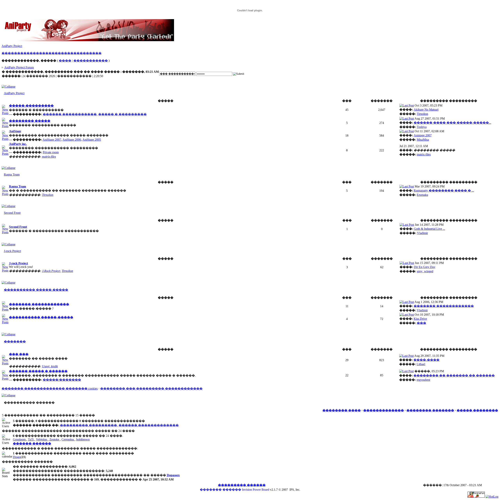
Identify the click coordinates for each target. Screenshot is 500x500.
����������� (90, 60)
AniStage (15, 131)
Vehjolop (42, 439)
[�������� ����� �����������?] (5, 126)
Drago (17, 457)
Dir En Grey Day (424, 267)
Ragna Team (12, 174)
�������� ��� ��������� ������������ (151, 388)
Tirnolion (422, 113)
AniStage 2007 (52, 139)
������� (15, 341)
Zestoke (54, 439)
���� (65, 60)
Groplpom (19, 439)
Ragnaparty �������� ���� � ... (444, 190)
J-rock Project (12, 251)
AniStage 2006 (71, 139)
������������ (54, 53)
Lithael (421, 364)
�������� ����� (29, 121)
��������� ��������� (88, 425)
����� (28, 53)
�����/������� (62, 379)
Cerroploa (68, 439)
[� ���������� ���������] (406, 105)
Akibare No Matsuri (426, 109)
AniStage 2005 (91, 139)
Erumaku (422, 194)
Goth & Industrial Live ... (429, 228)
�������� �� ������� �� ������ (454, 375)
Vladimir (422, 233)
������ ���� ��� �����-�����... (452, 122)
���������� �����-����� (36, 289)
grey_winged (425, 271)
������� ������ (220, 489)
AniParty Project (12, 46)
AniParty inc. (18, 144)
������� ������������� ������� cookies (50, 388)
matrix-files (49, 156)
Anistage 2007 (423, 135)
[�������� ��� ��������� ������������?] (5, 113)
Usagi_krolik (50, 366)
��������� (87, 53)
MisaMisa (423, 139)
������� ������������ (39, 304)
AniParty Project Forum (19, 67)
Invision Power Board (255, 489)
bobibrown (83, 439)
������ (11, 53)
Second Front (12, 212)
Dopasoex (173, 475)
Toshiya (422, 127)
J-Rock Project (51, 271)
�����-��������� (31, 105)
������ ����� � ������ (38, 371)
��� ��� (19, 354)
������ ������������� (149, 425)
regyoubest (423, 379)
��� (421, 323)
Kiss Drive (420, 318)
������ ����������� (70, 114)
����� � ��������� (122, 114)
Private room (51, 152)
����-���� (426, 359)
